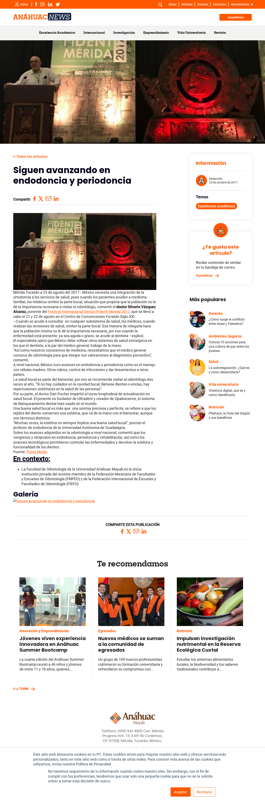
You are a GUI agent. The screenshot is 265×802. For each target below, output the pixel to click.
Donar (173, 4)
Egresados (107, 631)
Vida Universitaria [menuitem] (191, 33)
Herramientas (240, 4)
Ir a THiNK (21, 689)
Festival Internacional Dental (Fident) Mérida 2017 (89, 311)
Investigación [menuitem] (124, 33)
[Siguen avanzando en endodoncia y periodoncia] (54, 501)
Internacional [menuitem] (94, 33)
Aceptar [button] (180, 792)
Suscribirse (204, 276)
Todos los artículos (31, 156)
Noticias (187, 4)
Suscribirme (236, 17)
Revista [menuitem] (220, 33)
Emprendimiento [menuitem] (156, 33)
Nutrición (184, 631)
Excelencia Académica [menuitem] (57, 33)
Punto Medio (36, 452)
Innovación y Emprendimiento (44, 631)
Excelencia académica (216, 206)
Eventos (203, 4)
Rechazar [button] (204, 792)
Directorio (219, 4)
